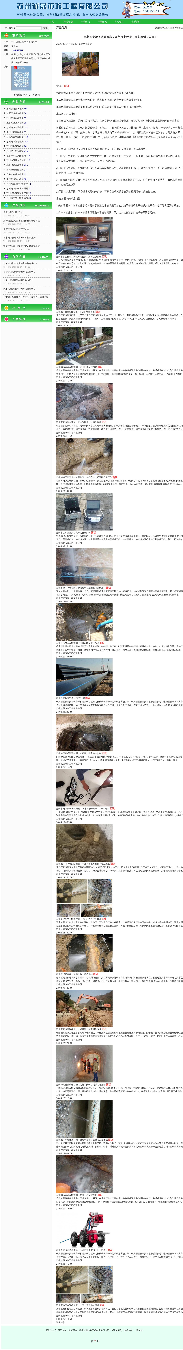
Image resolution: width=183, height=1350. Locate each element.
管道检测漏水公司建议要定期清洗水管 (21, 245)
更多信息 (60, 1322)
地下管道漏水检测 (15, 113)
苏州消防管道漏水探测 (17, 193)
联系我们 (136, 21)
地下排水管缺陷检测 (16, 155)
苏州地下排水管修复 (16, 160)
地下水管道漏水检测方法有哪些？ (19, 288)
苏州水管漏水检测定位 (17, 183)
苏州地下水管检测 (15, 127)
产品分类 (85, 21)
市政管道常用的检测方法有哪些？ (19, 271)
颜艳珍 (139, 1330)
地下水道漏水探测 (15, 122)
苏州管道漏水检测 (15, 108)
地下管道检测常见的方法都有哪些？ (20, 263)
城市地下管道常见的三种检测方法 (19, 237)
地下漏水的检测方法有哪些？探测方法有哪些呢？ (26, 297)
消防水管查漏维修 (15, 132)
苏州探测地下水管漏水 (17, 197)
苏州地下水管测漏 (15, 150)
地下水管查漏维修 (15, 164)
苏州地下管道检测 (15, 141)
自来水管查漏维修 (15, 136)
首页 (51, 21)
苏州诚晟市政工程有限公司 (69, 266)
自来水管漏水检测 (15, 174)
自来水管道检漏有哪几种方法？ (18, 280)
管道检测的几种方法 (13, 212)
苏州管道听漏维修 (15, 118)
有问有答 (119, 21)
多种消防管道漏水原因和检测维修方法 (21, 220)
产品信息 (68, 21)
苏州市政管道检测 (15, 146)
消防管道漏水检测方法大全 (16, 229)
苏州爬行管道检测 (15, 169)
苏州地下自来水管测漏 (17, 188)
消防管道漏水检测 (15, 179)
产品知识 (102, 21)
